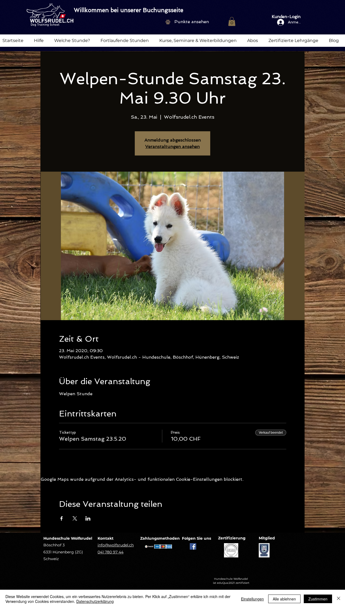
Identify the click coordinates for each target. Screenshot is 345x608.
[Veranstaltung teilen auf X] (74, 518)
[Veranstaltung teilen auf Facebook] (61, 518)
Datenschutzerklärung (95, 601)
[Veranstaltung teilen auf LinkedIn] (88, 518)
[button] (232, 21)
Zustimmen (317, 599)
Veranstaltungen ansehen (172, 146)
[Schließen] (338, 599)
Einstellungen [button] (252, 599)
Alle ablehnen (284, 599)
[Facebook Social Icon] (193, 546)
